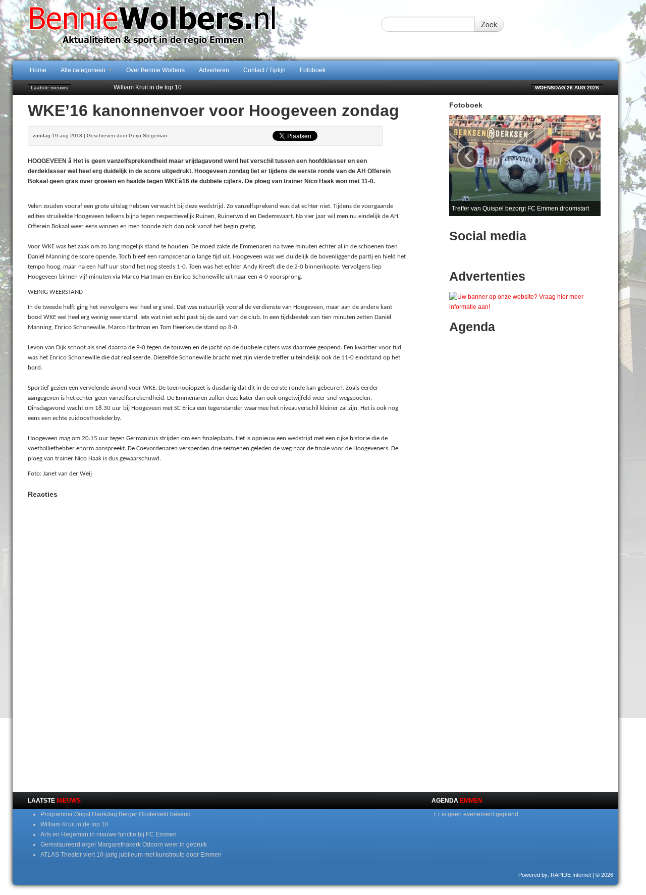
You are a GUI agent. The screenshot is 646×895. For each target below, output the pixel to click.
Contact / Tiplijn (264, 70)
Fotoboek (313, 70)
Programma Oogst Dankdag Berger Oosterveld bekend (115, 814)
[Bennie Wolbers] (184, 29)
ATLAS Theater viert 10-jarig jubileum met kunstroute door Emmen (131, 854)
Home (38, 70)
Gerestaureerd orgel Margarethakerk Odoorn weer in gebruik (123, 844)
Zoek (489, 24)
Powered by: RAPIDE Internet (554, 875)
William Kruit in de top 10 (74, 824)
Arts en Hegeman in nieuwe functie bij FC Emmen (182, 90)
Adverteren (214, 70)
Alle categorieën (84, 70)
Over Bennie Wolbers (155, 70)
